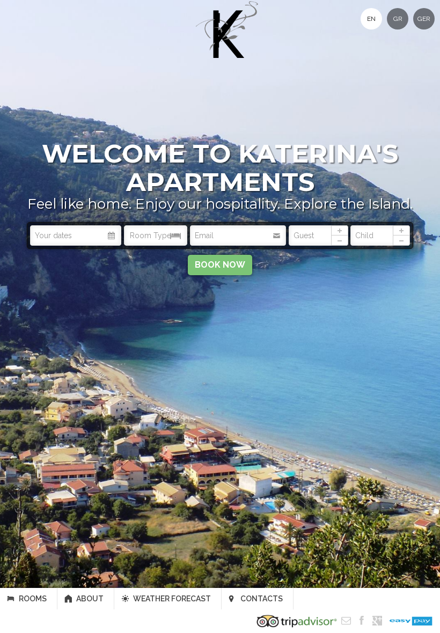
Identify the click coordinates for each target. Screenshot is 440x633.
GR (397, 19)
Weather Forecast (172, 598)
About (90, 598)
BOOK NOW (220, 265)
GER (423, 19)
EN (371, 19)
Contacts (261, 598)
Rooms (33, 598)
